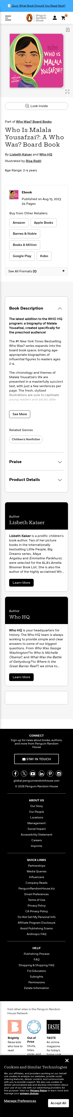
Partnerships (36, 866)
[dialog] (36, 1086)
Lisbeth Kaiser (21, 154)
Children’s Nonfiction (26, 439)
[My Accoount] (55, 18)
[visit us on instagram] (59, 773)
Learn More (22, 583)
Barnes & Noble (25, 233)
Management (36, 823)
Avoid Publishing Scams (36, 928)
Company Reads (36, 883)
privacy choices (29, 1093)
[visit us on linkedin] (41, 773)
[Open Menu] (8, 18)
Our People (36, 812)
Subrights (36, 977)
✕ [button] (66, 1061)
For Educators (36, 971)
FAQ (37, 959)
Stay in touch (38, 759)
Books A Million (25, 245)
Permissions (36, 982)
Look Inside (39, 106)
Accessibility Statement (36, 835)
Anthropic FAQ (36, 934)
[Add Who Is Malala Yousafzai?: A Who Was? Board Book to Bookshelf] (67, 30)
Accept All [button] (58, 1103)
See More (20, 414)
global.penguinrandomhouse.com (36, 781)
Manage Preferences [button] (20, 1101)
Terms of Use (36, 900)
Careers (36, 840)
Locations (36, 817)
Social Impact (37, 829)
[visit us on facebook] (15, 773)
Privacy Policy (37, 906)
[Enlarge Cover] (67, 92)
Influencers (36, 877)
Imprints (36, 846)
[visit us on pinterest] (50, 773)
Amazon (19, 222)
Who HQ (45, 154)
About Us (36, 800)
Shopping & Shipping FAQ (36, 965)
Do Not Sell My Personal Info (37, 917)
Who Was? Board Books (34, 121)
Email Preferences (36, 894)
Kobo (44, 256)
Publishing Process (36, 954)
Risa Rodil (33, 161)
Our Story (36, 806)
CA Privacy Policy (36, 911)
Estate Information (36, 988)
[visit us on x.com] (24, 773)
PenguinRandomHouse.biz (36, 888)
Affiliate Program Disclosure (36, 923)
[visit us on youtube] (33, 773)
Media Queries (36, 871)
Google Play (22, 256)
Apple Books (43, 222)
